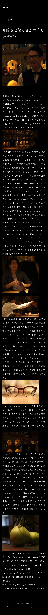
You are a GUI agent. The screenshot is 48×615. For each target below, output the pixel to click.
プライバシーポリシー (24, 604)
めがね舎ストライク (35, 588)
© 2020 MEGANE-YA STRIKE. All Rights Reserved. (24, 607)
